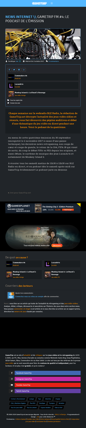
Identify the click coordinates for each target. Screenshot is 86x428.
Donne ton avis (15, 103)
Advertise (48, 399)
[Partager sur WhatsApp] (24, 69)
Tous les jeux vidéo (17, 408)
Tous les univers (32, 408)
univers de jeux (20, 311)
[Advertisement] (43, 219)
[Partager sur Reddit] (19, 69)
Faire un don (58, 408)
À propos (52, 403)
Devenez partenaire (53, 421)
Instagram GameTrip (24, 379)
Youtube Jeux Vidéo (33, 419)
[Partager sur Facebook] (9, 69)
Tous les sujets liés (16, 100)
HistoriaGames (45, 419)
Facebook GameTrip (23, 373)
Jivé (17, 61)
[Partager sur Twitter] (14, 69)
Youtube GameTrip (23, 385)
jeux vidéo (9, 363)
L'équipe (57, 399)
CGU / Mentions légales (18, 403)
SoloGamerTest (41, 421)
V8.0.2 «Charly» (60, 414)
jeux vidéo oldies (71, 303)
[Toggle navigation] (52, 3)
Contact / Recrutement (18, 399)
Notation (61, 403)
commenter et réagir (22, 309)
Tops (39, 399)
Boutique (42, 403)
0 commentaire (54, 61)
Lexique (31, 399)
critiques (38, 355)
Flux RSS (32, 403)
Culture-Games (21, 419)
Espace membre (46, 408)
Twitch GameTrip (22, 391)
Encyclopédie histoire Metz (60, 419)
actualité (27, 355)
